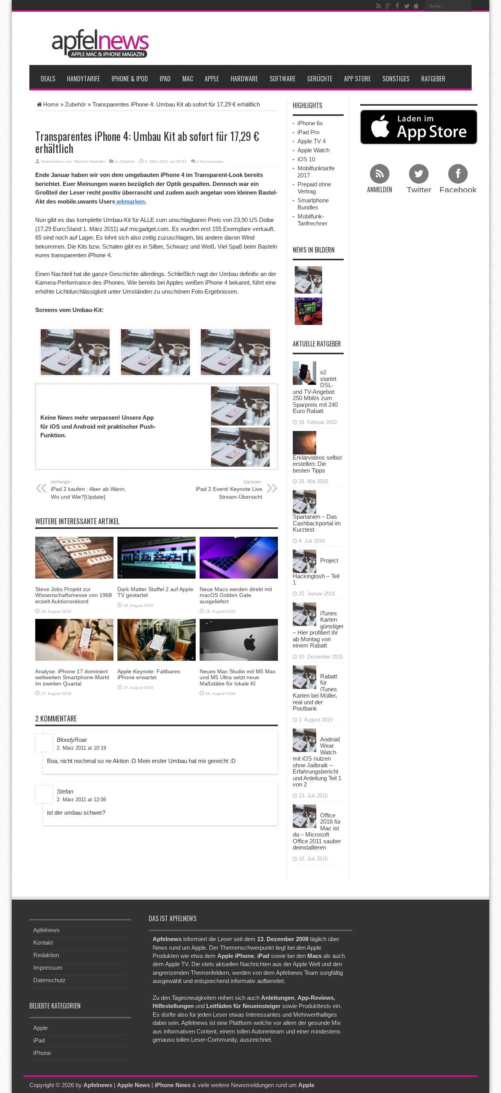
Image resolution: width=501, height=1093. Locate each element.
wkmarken (130, 201)
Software (283, 78)
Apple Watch (313, 150)
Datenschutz (49, 980)
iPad (165, 78)
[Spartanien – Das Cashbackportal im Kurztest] (304, 501)
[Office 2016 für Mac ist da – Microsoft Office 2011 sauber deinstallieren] (304, 815)
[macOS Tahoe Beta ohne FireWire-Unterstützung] (308, 311)
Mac (187, 78)
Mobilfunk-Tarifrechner (312, 220)
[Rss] (378, 6)
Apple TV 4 (311, 141)
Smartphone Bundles (313, 204)
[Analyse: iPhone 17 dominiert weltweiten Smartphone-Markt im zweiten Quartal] (74, 639)
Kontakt (43, 942)
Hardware (244, 78)
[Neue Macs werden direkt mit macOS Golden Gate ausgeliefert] (239, 557)
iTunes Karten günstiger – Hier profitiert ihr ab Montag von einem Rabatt (318, 629)
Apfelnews (46, 930)
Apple (212, 78)
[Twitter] (407, 6)
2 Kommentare (210, 161)
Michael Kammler (89, 161)
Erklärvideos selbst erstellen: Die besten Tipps (317, 464)
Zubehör (75, 104)
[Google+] (388, 6)
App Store (357, 78)
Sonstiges (395, 78)
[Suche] (466, 6)
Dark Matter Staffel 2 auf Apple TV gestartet (155, 592)
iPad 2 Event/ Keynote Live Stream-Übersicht (229, 490)
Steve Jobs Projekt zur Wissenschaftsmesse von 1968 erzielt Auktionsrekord (73, 595)
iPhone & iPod (130, 78)
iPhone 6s (310, 123)
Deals (48, 78)
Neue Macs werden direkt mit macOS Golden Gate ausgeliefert (236, 595)
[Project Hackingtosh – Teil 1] (304, 560)
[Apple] (416, 6)
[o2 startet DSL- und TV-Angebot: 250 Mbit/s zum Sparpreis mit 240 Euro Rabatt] (304, 372)
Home (51, 104)
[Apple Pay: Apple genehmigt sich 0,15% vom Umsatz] (308, 280)
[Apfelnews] (97, 43)
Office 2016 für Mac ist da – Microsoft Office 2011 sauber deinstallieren (317, 831)
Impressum (48, 967)
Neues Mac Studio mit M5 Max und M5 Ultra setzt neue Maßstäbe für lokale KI (238, 677)
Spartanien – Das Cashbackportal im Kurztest (317, 523)
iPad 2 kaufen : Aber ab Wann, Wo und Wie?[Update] (88, 490)
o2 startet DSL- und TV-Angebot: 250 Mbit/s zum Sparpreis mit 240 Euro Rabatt (315, 391)
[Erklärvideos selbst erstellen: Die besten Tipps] (304, 441)
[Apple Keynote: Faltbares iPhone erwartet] (156, 639)
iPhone (42, 1053)
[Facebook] (397, 6)
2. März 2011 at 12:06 (81, 800)
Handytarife (83, 78)
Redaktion (46, 955)
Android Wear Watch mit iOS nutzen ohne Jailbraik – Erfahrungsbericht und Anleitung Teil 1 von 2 (317, 762)
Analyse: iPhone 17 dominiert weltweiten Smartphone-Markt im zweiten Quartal (72, 677)
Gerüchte (319, 78)
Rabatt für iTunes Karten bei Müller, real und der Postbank (315, 692)
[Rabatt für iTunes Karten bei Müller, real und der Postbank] (304, 676)
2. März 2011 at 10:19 (81, 748)
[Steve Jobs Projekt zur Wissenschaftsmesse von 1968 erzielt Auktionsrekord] (74, 557)
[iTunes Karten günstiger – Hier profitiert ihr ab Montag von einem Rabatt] (304, 613)
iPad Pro (308, 132)
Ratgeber (433, 78)
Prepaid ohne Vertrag (314, 188)
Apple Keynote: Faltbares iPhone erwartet (148, 674)
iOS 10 (306, 159)
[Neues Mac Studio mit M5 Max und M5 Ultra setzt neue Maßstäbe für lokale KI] (239, 639)
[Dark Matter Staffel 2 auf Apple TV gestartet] (156, 557)
